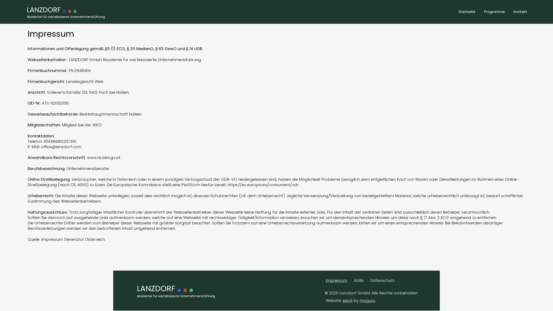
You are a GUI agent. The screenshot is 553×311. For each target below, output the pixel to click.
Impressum (336, 280)
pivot (348, 300)
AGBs (359, 280)
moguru (367, 300)
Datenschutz (382, 280)
